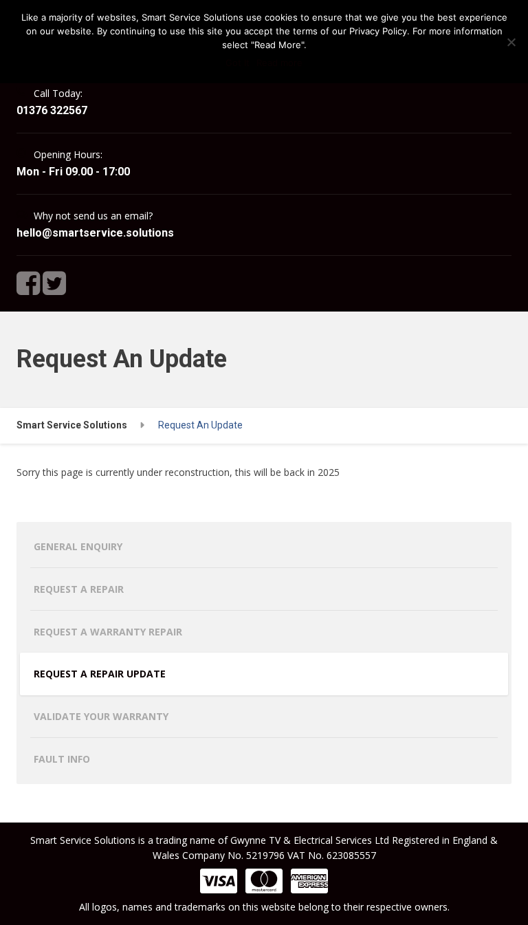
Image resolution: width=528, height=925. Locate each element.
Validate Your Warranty (101, 716)
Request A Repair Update (100, 673)
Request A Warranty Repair (108, 631)
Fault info (62, 758)
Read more (279, 62)
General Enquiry (78, 546)
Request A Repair (79, 589)
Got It (238, 62)
